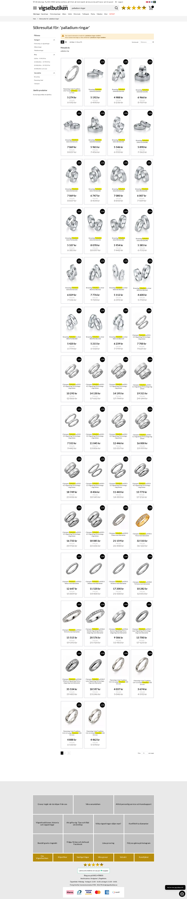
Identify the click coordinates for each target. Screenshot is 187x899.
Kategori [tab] (37, 40)
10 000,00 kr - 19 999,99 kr (42, 62)
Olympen (37, 83)
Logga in (120, 2)
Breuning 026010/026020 (95, 90)
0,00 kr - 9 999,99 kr (40, 58)
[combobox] (94, 8)
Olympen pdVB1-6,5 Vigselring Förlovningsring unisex (142, 386)
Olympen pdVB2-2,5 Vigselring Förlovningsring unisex (72, 436)
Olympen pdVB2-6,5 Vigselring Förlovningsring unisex (72, 485)
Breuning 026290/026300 (118, 239)
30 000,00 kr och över (40, 69)
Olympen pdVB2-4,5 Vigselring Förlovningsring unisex (118, 436)
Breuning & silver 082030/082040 (118, 288)
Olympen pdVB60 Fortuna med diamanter (142, 583)
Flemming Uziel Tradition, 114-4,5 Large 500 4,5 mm (71, 733)
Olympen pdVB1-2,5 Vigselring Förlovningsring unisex (141, 337)
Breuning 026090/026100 (118, 90)
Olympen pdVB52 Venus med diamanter (71, 582)
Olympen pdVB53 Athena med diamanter (95, 582)
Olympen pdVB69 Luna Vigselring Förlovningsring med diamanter (95, 681)
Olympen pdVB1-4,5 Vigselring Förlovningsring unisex (95, 386)
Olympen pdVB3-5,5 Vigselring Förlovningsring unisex (72, 534)
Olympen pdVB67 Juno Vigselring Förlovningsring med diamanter (141, 631)
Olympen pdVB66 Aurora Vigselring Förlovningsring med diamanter (118, 631)
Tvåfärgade (85, 14)
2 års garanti (109, 2)
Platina (93, 14)
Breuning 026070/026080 (142, 141)
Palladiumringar (38, 50)
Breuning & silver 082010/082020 (95, 288)
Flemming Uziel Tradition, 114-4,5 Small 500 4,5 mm (95, 733)
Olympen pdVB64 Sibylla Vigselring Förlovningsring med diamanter (95, 631)
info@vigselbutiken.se (109, 885)
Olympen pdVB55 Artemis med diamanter (118, 582)
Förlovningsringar (55, 14)
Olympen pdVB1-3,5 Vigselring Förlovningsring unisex (72, 386)
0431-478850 (51, 2)
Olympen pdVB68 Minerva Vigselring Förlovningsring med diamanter (71, 681)
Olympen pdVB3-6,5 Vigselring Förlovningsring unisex (95, 534)
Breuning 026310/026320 (71, 288)
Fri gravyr (101, 2)
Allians (64, 14)
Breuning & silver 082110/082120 (118, 338)
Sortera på (135, 42)
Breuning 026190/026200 (141, 190)
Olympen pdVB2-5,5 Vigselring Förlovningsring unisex (142, 436)
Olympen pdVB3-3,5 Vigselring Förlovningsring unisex (118, 485)
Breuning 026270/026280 (71, 239)
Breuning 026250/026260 (118, 190)
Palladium (99, 14)
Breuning (37, 77)
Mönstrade (77, 14)
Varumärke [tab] (37, 73)
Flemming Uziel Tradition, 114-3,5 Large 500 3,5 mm (118, 682)
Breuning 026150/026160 (71, 190)
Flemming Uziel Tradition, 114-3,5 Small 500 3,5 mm (142, 682)
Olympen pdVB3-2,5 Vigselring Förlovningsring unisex (95, 485)
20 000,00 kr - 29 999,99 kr (42, 65)
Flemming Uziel (38, 80)
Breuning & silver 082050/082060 (142, 289)
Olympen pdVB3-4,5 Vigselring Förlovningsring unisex (141, 485)
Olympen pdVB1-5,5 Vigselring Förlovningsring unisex (118, 386)
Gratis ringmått (81, 2)
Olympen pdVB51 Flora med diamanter (142, 534)
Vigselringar (44, 14)
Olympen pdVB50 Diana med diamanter (118, 534)
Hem (34, 19)
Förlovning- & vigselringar (41, 43)
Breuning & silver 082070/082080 (72, 338)
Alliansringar (38, 47)
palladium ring (65, 51)
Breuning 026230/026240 (142, 239)
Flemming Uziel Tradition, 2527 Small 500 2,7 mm (71, 90)
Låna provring (92, 2)
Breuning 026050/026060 (95, 141)
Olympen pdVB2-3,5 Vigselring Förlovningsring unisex (95, 436)
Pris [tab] (35, 54)
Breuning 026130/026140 (118, 141)
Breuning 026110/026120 (71, 141)
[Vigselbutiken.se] (53, 8)
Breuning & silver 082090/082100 (95, 338)
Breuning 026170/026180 (95, 190)
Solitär (70, 14)
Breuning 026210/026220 (95, 239)
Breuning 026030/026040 (142, 91)
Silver (106, 14)
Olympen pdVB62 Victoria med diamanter (71, 631)
